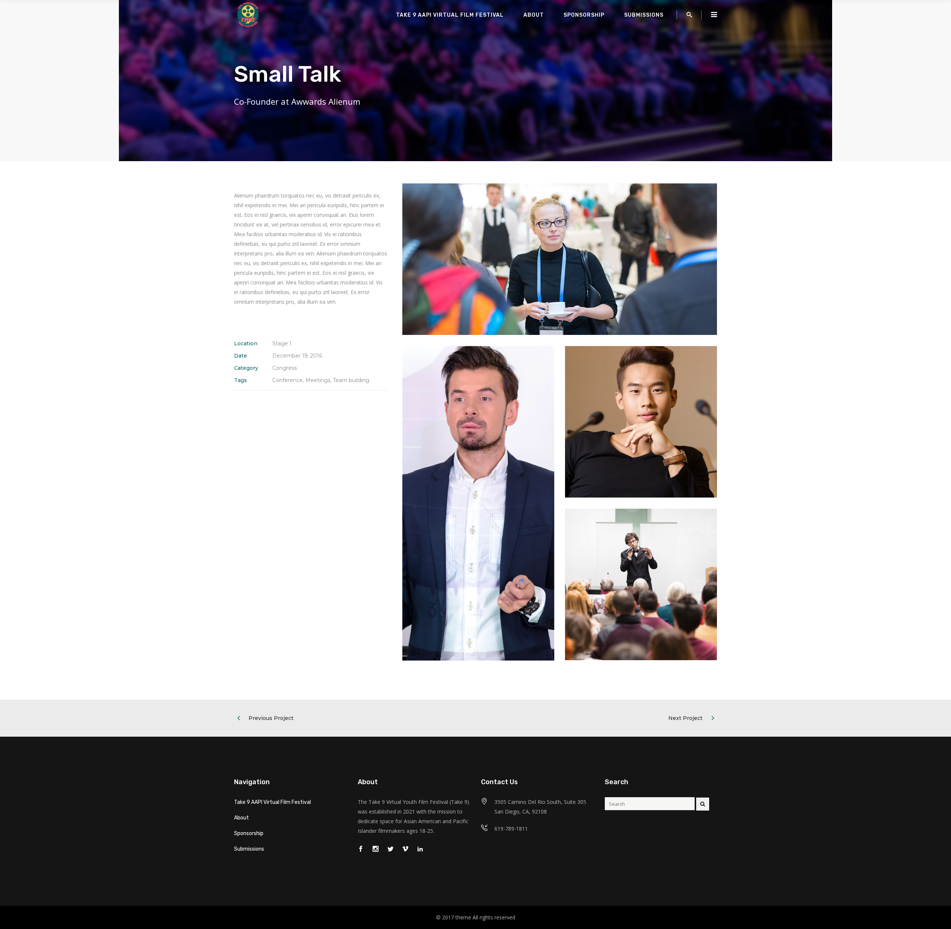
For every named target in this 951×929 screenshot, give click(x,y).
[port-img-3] (641, 584)
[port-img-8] (478, 503)
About (241, 818)
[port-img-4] (641, 422)
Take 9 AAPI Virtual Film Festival (272, 802)
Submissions (249, 849)
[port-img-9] (559, 259)
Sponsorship (248, 833)
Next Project (685, 718)
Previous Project (271, 718)
